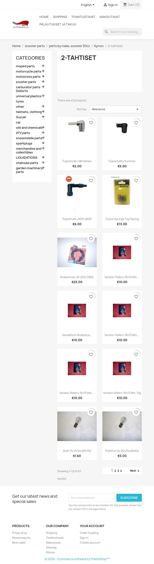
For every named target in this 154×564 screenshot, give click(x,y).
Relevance (116, 109)
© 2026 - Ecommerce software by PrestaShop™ (77, 559)
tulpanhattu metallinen (77, 161)
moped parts (25, 66)
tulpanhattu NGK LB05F (77, 219)
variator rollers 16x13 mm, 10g (122, 393)
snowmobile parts (29, 138)
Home (44, 17)
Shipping (60, 17)
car (18, 122)
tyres (20, 101)
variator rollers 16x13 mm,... (122, 277)
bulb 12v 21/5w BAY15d (77, 451)
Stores (50, 552)
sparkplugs (24, 143)
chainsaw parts (27, 163)
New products (21, 537)
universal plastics (29, 96)
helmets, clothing (29, 112)
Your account (92, 526)
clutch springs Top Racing (122, 219)
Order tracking (89, 533)
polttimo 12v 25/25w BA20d (122, 451)
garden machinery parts (29, 170)
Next (135, 471)
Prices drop (19, 533)
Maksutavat (110, 17)
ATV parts (23, 133)
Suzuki (21, 117)
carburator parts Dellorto (28, 89)
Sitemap (51, 547)
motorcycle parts (28, 71)
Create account (90, 542)
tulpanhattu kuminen (122, 161)
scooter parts (26, 82)
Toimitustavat (83, 17)
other (20, 107)
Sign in (84, 537)
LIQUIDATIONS (26, 158)
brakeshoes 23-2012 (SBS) (77, 277)
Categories (30, 58)
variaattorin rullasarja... (77, 335)
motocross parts (28, 77)
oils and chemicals (29, 128)
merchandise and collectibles (28, 150)
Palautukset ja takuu (57, 24)
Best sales (19, 542)
